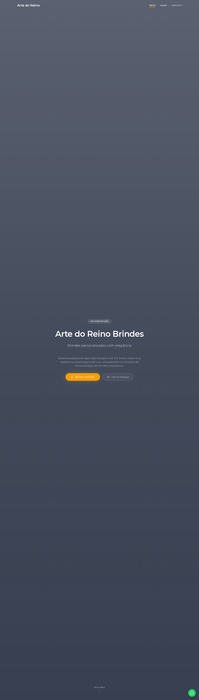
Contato (176, 5)
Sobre (163, 5)
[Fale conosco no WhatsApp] (192, 693)
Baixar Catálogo (85, 376)
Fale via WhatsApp (120, 377)
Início (152, 5)
